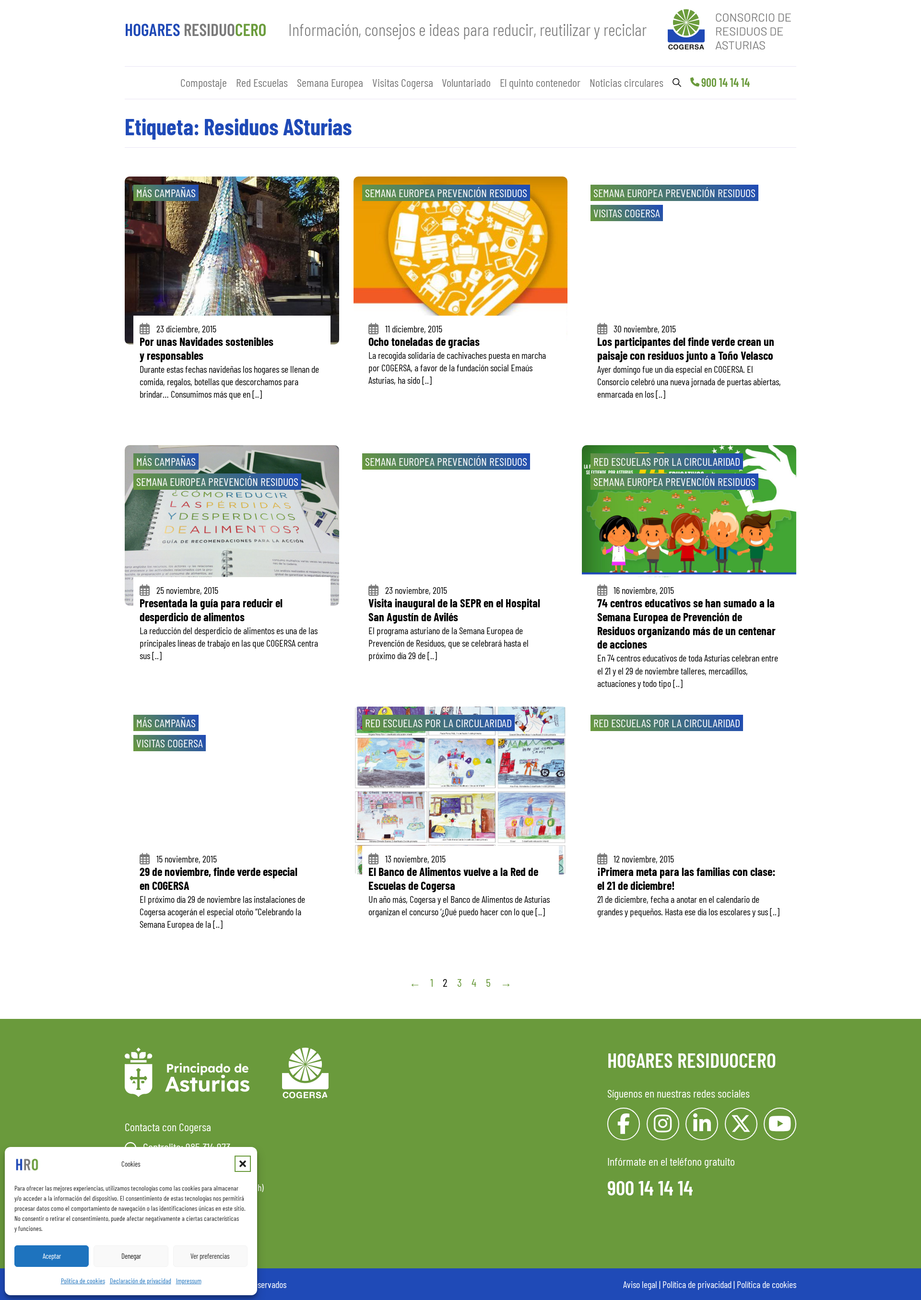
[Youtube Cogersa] (780, 1124)
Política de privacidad (697, 1284)
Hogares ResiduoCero (691, 1059)
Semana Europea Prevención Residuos (446, 193)
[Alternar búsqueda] (677, 82)
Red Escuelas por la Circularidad (666, 461)
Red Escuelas (262, 82)
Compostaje (203, 82)
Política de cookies (83, 1280)
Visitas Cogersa (402, 82)
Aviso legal (640, 1284)
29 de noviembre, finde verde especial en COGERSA (218, 878)
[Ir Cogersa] (732, 28)
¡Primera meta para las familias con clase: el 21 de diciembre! (686, 878)
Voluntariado (466, 82)
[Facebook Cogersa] (623, 1124)
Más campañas (166, 193)
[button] (243, 1164)
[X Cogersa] (741, 1124)
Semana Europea (330, 82)
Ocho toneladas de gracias (424, 341)
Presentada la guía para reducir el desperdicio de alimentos (211, 610)
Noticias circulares (626, 82)
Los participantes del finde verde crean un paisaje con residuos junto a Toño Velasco (685, 348)
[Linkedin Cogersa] (701, 1124)
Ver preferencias (210, 1256)
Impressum (188, 1280)
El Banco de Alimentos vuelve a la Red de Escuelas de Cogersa (453, 878)
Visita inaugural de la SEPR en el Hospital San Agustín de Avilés (454, 610)
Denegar (131, 1256)
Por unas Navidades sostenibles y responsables (206, 348)
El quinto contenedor (540, 82)
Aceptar (52, 1256)
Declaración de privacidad (140, 1280)
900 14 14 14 (725, 82)
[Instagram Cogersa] (663, 1124)
